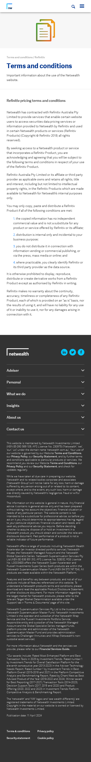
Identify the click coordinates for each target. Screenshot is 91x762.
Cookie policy (46, 738)
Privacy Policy (19, 456)
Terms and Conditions (68, 453)
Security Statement (45, 456)
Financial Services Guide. (55, 649)
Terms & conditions (18, 731)
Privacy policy (45, 731)
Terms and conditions (20, 57)
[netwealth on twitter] (72, 352)
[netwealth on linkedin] (64, 352)
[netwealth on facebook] (81, 352)
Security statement (18, 738)
